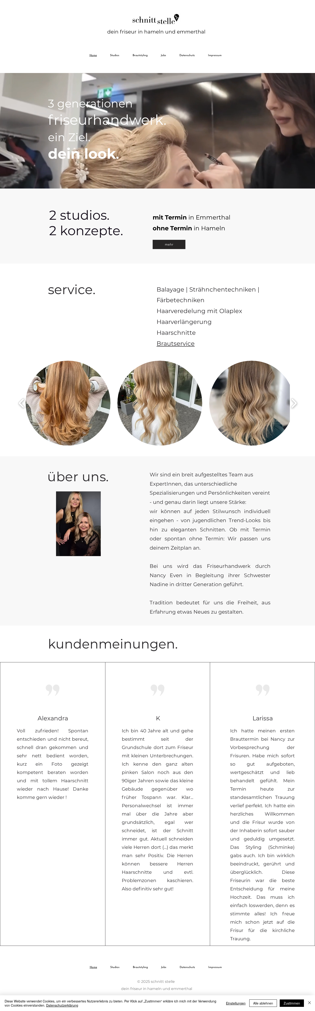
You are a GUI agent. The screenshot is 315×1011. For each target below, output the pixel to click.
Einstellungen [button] (236, 1003)
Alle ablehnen (263, 1003)
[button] (68, 403)
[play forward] (294, 403)
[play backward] (21, 403)
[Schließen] (309, 1003)
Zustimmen (292, 1003)
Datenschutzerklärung (62, 1005)
